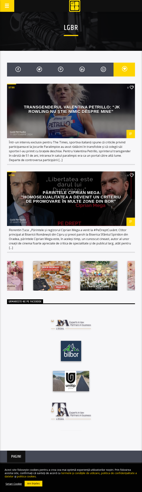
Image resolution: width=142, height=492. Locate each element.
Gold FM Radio (18, 132)
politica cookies (26, 476)
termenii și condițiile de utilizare (80, 473)
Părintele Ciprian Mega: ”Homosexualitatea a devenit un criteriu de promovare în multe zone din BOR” (71, 197)
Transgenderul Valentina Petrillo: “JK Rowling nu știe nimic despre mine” (72, 109)
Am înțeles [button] (33, 483)
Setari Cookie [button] (14, 483)
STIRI (12, 87)
